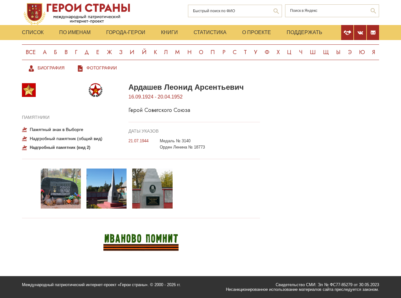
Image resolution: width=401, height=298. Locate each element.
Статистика (210, 32)
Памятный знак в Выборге (56, 129)
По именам (75, 32)
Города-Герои (125, 32)
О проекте (256, 32)
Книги (169, 32)
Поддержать (304, 32)
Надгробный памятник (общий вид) (66, 138)
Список (33, 32)
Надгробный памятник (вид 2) (60, 147)
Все (31, 52)
